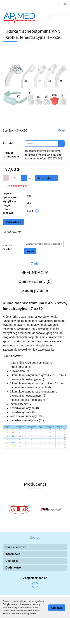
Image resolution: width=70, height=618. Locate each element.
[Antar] (19, 509)
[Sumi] (61, 130)
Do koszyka (44, 178)
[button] (35, 547)
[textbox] (41, 143)
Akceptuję (56, 607)
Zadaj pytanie (13, 221)
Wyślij (30, 251)
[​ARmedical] (51, 509)
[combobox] (45, 143)
